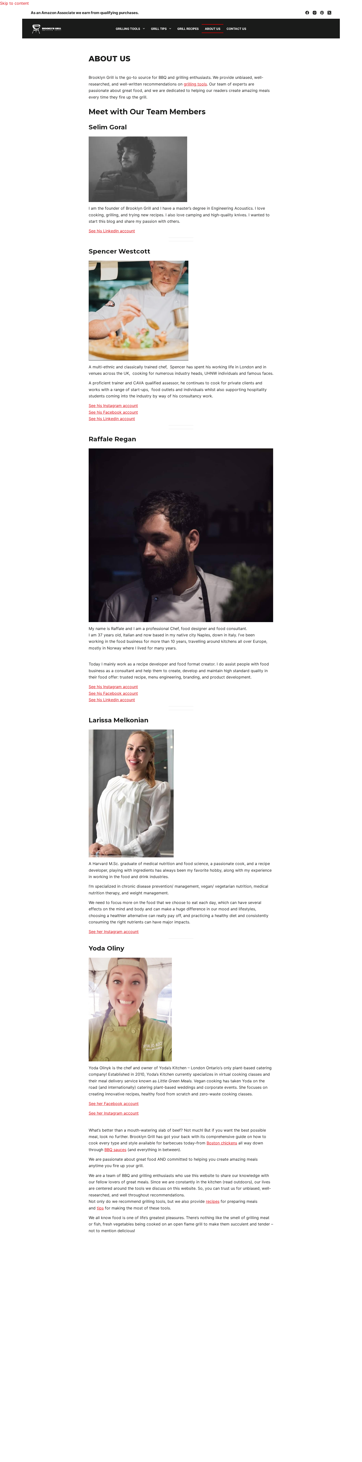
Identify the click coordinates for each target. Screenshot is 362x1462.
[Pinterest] (322, 13)
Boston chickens (222, 1142)
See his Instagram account (113, 405)
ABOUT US (212, 29)
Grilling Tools (128, 29)
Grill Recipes (188, 29)
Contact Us (236, 29)
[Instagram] (314, 13)
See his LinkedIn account (112, 230)
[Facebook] (307, 13)
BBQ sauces (115, 1149)
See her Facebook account (114, 1103)
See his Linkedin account (112, 418)
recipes (212, 1201)
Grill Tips (159, 29)
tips (100, 1208)
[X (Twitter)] (329, 13)
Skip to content (14, 3)
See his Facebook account (113, 412)
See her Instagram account (114, 931)
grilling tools (195, 84)
